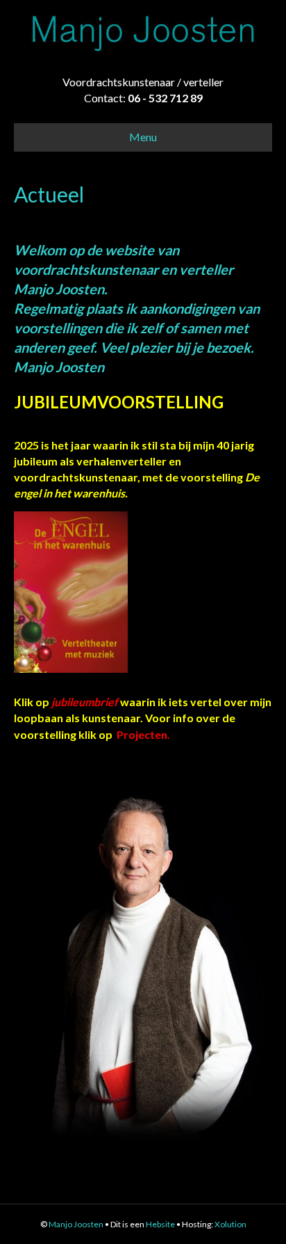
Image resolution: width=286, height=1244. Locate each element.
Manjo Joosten (76, 1224)
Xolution (230, 1224)
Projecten (142, 734)
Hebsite (160, 1224)
